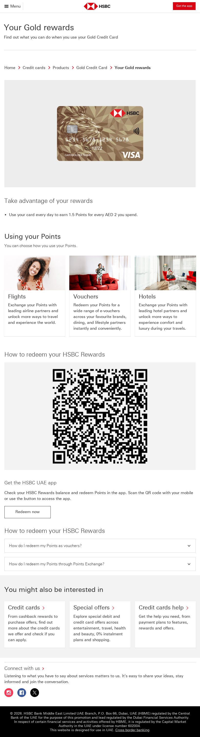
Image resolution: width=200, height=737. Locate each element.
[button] (100, 546)
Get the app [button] (184, 6)
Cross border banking (132, 730)
